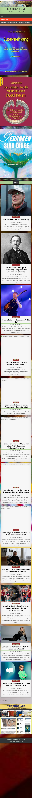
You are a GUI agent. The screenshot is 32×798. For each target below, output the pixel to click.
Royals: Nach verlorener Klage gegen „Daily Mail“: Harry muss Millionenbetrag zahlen (16, 446)
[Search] (30, 15)
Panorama (16, 359)
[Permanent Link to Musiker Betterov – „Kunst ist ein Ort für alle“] (16, 300)
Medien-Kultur (16, 217)
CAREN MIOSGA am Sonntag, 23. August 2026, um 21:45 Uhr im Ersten (16, 684)
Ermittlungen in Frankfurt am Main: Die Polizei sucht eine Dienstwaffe (16, 533)
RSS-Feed (12, 222)
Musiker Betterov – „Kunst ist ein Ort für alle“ (16, 321)
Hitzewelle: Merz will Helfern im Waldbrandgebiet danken (16, 363)
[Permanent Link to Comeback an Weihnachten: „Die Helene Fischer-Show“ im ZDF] (16, 634)
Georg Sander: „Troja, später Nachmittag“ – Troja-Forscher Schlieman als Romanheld (16, 269)
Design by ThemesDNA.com (16, 741)
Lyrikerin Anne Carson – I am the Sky (16, 219)
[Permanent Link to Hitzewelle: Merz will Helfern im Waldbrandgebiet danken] (16, 346)
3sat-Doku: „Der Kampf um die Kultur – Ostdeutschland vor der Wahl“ (16, 570)
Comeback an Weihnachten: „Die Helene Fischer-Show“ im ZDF (16, 648)
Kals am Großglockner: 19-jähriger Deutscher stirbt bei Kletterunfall (16, 406)
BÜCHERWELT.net (16, 9)
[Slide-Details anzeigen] (16, 50)
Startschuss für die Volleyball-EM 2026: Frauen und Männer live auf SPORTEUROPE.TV (16, 608)
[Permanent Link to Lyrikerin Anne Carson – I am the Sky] (16, 200)
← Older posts (4, 700)
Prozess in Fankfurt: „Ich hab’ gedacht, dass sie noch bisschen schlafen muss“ (16, 491)
